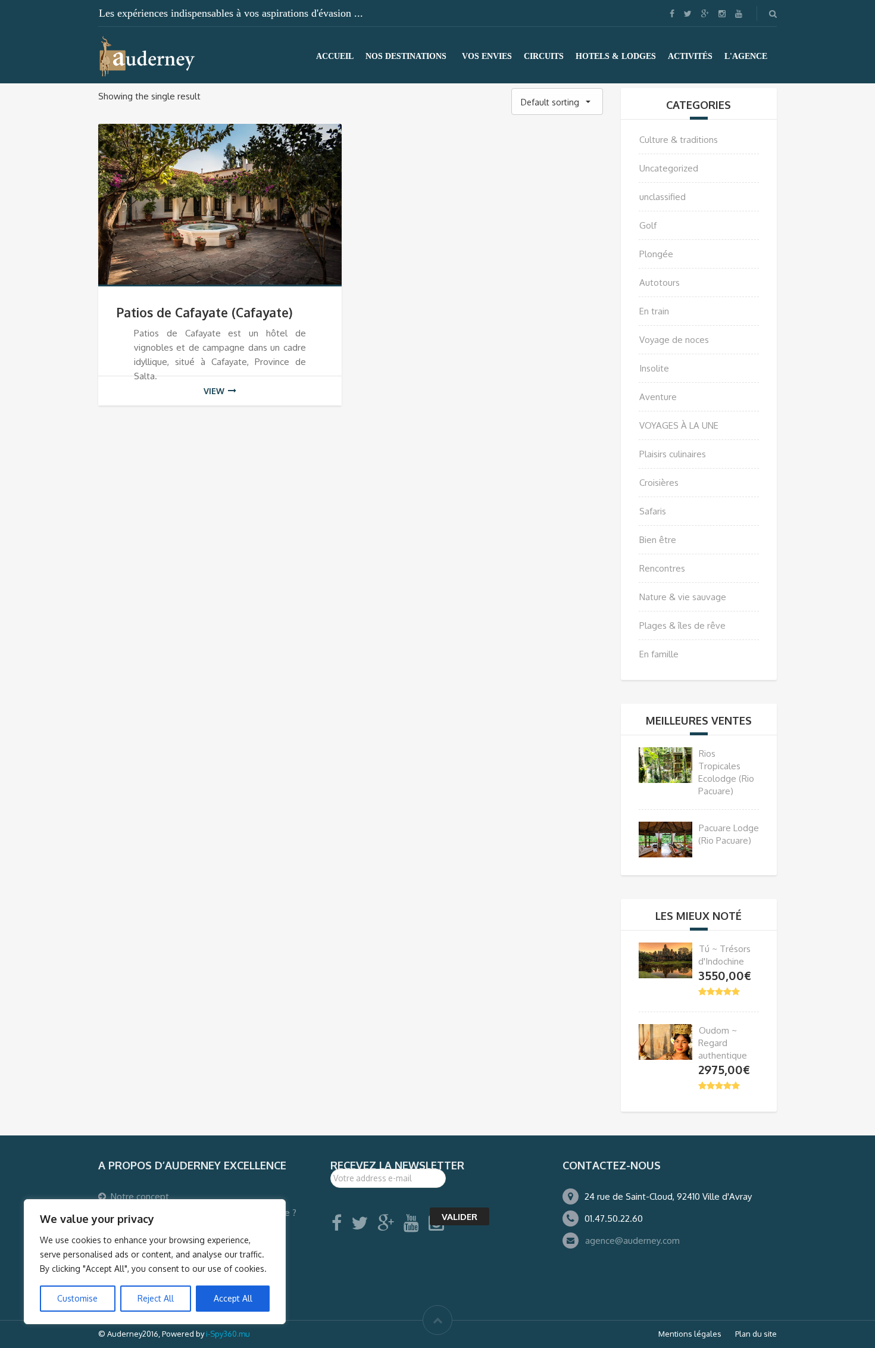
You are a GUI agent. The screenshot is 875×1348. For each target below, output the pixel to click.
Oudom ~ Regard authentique (722, 1043)
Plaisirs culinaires (672, 454)
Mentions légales (689, 1333)
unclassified (662, 196)
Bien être (657, 539)
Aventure (658, 396)
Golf (648, 225)
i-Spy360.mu (228, 1333)
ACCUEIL (335, 56)
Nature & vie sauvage (682, 597)
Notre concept (140, 1196)
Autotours (659, 282)
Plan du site (756, 1333)
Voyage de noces (674, 339)
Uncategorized (668, 168)
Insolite (654, 368)
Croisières (659, 482)
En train (654, 311)
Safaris (652, 511)
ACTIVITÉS (690, 56)
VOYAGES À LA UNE (678, 425)
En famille (659, 654)
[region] (155, 1261)
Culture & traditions (678, 139)
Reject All (156, 1298)
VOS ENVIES (487, 56)
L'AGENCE (745, 56)
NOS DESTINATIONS (405, 56)
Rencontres (662, 568)
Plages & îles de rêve (682, 625)
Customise (77, 1298)
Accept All (233, 1298)
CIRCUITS (544, 56)
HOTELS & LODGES (616, 56)
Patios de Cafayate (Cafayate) (204, 312)
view (214, 391)
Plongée (656, 254)
